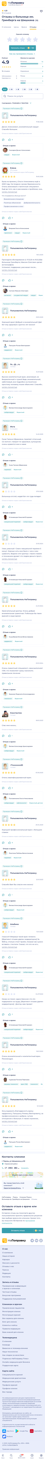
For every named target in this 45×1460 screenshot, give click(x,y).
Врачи (24, 27)
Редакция (6, 1273)
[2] (5, 67)
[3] (6, 67)
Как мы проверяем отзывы (21, 54)
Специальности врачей (12, 1375)
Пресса (5, 1270)
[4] (8, 67)
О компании (7, 1253)
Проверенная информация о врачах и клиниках (14, 1287)
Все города (7, 1392)
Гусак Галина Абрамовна (18, 465)
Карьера (6, 1259)
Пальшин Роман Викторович (19, 345)
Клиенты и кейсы (9, 1325)
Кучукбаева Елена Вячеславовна (21, 637)
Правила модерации (11, 1329)
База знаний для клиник (13, 1332)
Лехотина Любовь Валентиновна (21, 853)
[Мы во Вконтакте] (36, 1240)
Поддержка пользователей (14, 1299)
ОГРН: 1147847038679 (10, 1445)
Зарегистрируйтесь (12, 1188)
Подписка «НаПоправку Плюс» (15, 1359)
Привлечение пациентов (13, 1308)
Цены (16, 27)
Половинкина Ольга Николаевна (21, 798)
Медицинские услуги (11, 1382)
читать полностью (9, 192)
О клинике (6, 27)
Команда (6, 1345)
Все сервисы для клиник (13, 1318)
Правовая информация (10, 1449)
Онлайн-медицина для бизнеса (16, 1362)
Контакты (6, 1277)
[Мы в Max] (41, 1240)
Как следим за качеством (13, 1355)
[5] (10, 67)
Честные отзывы (9, 1292)
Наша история (8, 1256)
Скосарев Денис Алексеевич (19, 150)
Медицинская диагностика (14, 1378)
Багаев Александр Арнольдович (21, 408)
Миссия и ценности (11, 1263)
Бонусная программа (11, 1295)
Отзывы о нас (8, 1266)
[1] (3, 67)
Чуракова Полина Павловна (19, 1080)
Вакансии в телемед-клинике (15, 1348)
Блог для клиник (9, 1322)
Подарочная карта (10, 1365)
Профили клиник (9, 1388)
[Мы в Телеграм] (32, 1240)
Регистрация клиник (11, 1311)
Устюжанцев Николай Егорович (20, 517)
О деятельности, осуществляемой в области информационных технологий (18, 1425)
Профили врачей (9, 1385)
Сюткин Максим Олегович (18, 291)
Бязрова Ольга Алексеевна (19, 228)
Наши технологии (10, 1352)
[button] (22, 96)
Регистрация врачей (11, 1315)
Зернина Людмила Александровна (21, 694)
